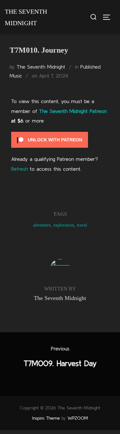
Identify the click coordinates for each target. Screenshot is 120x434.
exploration (63, 225)
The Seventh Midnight (26, 17)
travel (82, 225)
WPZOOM (78, 418)
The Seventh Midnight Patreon (73, 111)
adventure (42, 225)
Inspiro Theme (46, 418)
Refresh (19, 169)
